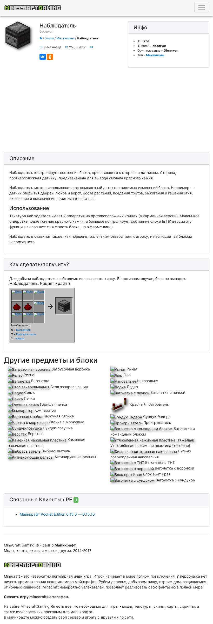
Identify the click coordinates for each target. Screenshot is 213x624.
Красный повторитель (149, 404)
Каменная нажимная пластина (46, 442)
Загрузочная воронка (70, 369)
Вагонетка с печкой (167, 392)
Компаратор (45, 410)
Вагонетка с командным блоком (152, 431)
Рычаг (131, 369)
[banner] (32, 563)
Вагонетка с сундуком (175, 480)
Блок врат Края (156, 474)
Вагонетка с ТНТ (159, 462)
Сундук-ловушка (57, 428)
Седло (29, 392)
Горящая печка (53, 404)
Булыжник (23, 330)
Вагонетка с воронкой (174, 468)
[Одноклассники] (50, 57)
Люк (126, 375)
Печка (29, 398)
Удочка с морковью (66, 422)
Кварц (20, 338)
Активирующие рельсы (75, 456)
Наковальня (147, 380)
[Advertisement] (106, 109)
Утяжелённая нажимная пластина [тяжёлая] (150, 445)
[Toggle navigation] (201, 7)
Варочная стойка (58, 416)
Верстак (35, 433)
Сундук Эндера (156, 416)
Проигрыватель (156, 422)
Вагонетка (39, 380)
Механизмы (65, 38)
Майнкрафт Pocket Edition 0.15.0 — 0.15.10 (57, 514)
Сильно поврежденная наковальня (150, 454)
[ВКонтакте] (42, 57)
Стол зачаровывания (68, 386)
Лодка (132, 386)
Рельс (28, 375)
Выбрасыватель (55, 451)
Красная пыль (26, 334)
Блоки (49, 38)
